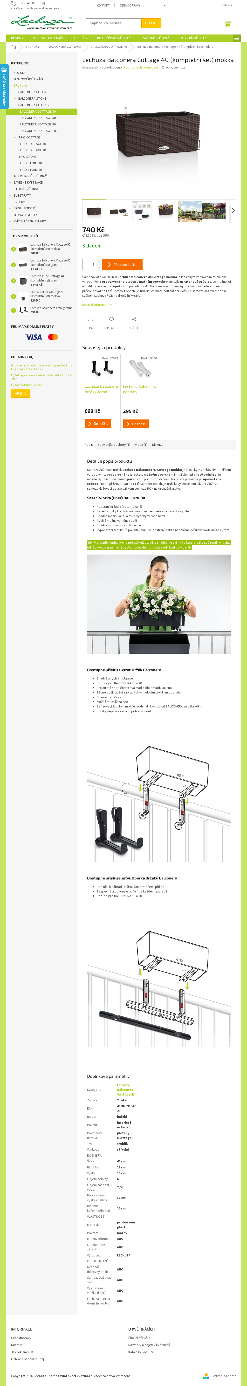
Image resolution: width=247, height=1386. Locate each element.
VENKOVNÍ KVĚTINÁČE (29, 79)
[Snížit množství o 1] (99, 267)
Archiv (21, 393)
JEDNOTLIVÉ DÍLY (25, 215)
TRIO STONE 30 (31, 163)
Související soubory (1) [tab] (114, 444)
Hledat (151, 23)
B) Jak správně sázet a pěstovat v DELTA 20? (41, 377)
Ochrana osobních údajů (28, 1359)
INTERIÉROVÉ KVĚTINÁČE (31, 176)
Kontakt (103, 5)
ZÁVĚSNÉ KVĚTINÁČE (28, 182)
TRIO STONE (27, 156)
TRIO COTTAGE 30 (33, 144)
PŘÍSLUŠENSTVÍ (24, 208)
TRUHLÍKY (20, 85)
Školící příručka (139, 1338)
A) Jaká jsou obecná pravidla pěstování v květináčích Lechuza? (42, 367)
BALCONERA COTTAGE (34, 105)
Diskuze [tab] (158, 444)
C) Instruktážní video (26, 385)
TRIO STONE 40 (31, 169)
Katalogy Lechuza (141, 1352)
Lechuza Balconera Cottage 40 (125, 1090)
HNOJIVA (20, 202)
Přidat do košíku (125, 264)
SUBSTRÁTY (22, 195)
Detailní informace (95, 304)
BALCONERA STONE (32, 98)
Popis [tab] (89, 444)
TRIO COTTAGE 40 (33, 150)
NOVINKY (20, 72)
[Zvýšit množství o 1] (99, 262)
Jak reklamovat (22, 1352)
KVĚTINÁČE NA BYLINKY (30, 221)
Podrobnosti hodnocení (141, 67)
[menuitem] (17, 38)
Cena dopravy (129, 5)
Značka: (173, 67)
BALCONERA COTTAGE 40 (38, 111)
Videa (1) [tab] (141, 444)
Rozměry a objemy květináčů (149, 1345)
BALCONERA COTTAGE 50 (38, 118)
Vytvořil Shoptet (224, 1376)
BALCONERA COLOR (32, 92)
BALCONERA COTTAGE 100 (38, 131)
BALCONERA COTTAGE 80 (38, 124)
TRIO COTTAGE (29, 137)
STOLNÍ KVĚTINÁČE (27, 189)
